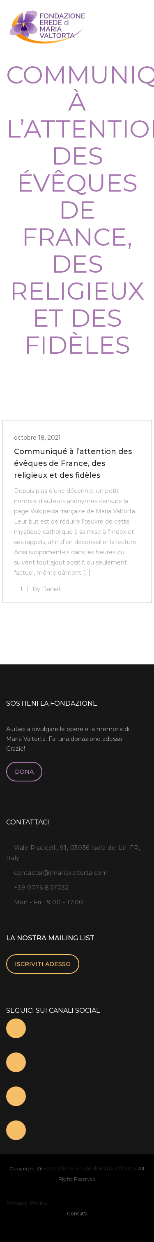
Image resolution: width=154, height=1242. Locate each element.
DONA (24, 771)
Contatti (77, 1213)
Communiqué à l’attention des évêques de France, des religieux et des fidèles (73, 463)
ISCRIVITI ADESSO (43, 964)
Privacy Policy (27, 1203)
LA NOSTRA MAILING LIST (50, 938)
